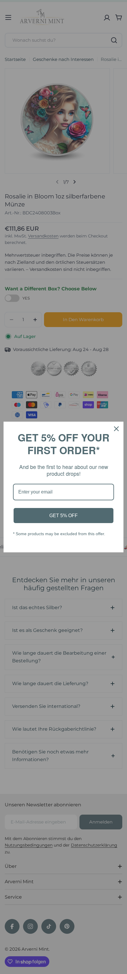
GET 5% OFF (63, 515)
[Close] (116, 429)
